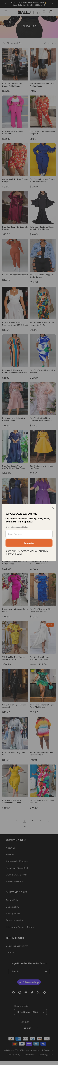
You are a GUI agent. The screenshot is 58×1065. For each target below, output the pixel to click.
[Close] (52, 507)
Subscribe (29, 543)
